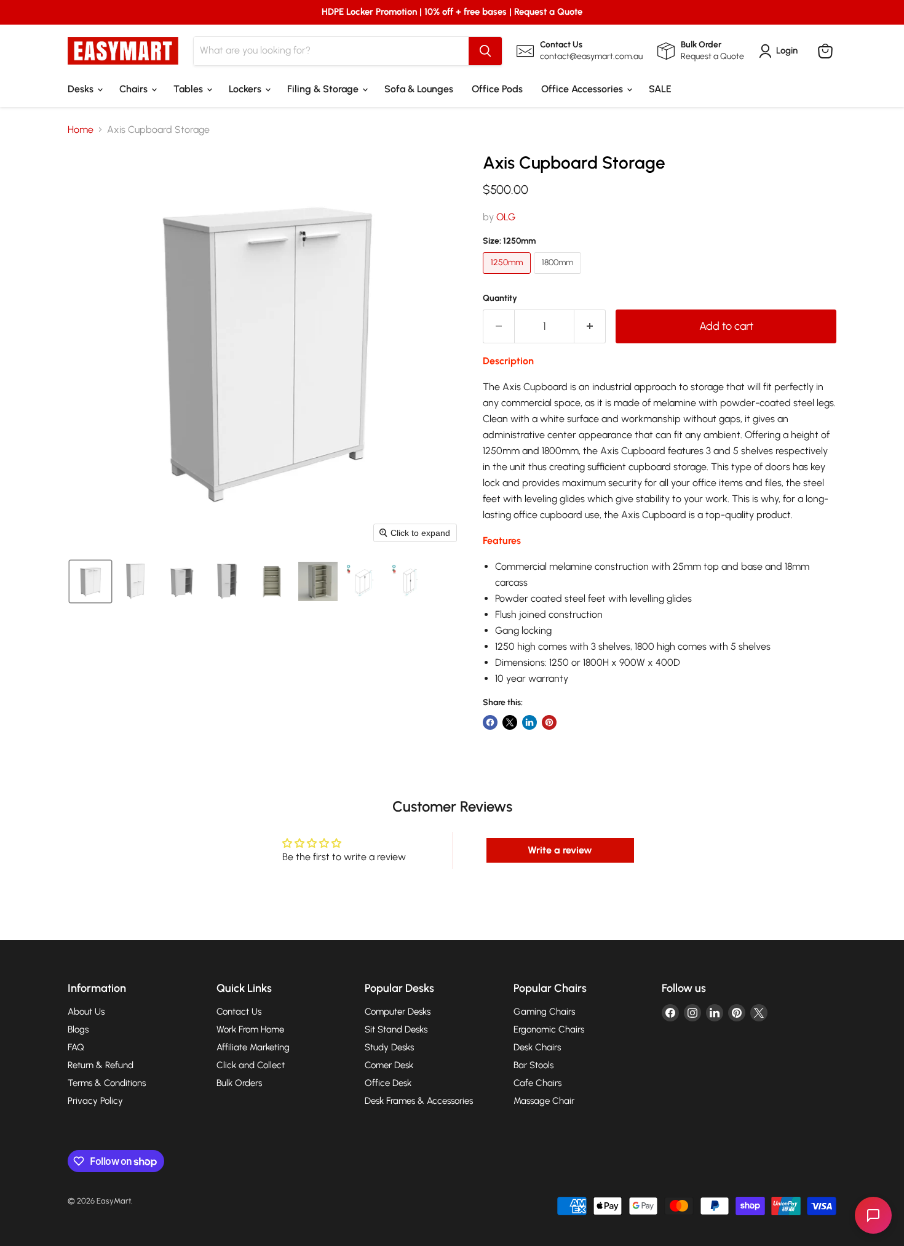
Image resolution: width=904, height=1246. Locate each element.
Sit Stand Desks (396, 1029)
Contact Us (238, 1011)
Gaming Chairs (544, 1011)
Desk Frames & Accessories (419, 1100)
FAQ (76, 1047)
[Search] (485, 51)
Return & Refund (100, 1065)
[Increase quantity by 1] (590, 326)
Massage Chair (543, 1100)
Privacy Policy (95, 1100)
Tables (189, 89)
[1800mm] (559, 276)
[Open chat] (873, 1215)
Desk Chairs (537, 1047)
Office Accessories (583, 89)
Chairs (134, 89)
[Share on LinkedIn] (529, 722)
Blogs (78, 1029)
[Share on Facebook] (490, 722)
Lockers (246, 89)
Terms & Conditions (107, 1082)
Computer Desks (397, 1011)
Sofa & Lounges (418, 89)
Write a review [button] (560, 850)
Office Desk (388, 1082)
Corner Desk (389, 1065)
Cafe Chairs (537, 1082)
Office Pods (497, 89)
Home (80, 129)
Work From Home (250, 1029)
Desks (82, 89)
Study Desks (389, 1047)
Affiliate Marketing (253, 1047)
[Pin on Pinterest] (549, 722)
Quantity (500, 298)
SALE (660, 89)
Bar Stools (533, 1065)
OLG (505, 217)
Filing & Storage (324, 89)
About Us (86, 1011)
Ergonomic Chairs (548, 1029)
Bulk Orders (239, 1082)
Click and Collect (250, 1065)
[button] (90, 581)
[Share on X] (509, 722)
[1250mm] (508, 276)
